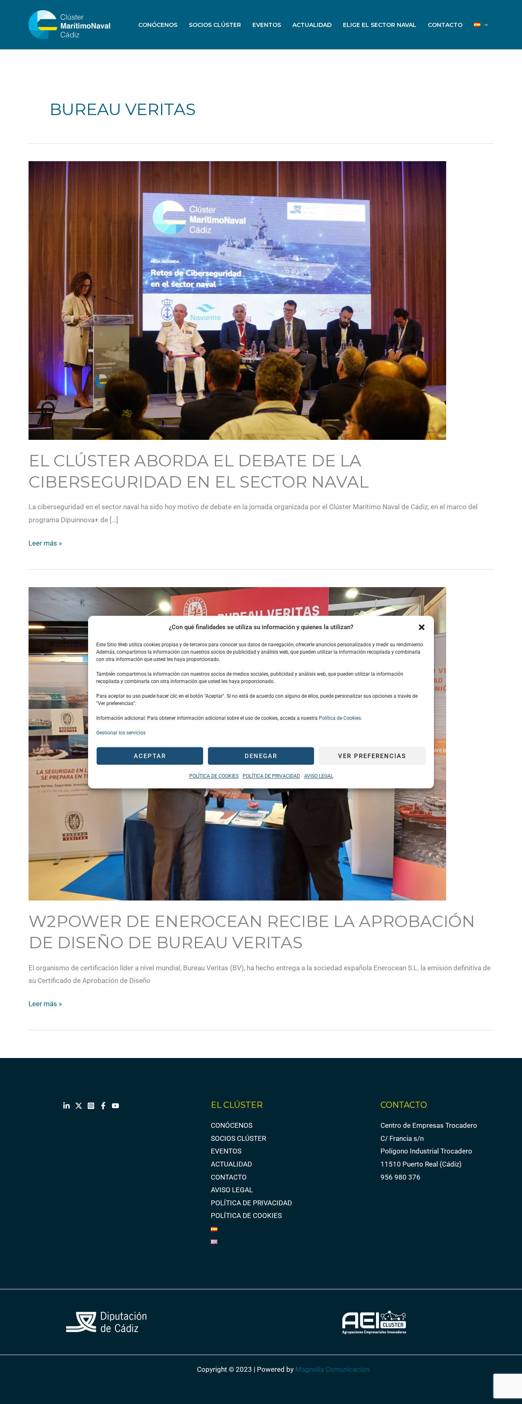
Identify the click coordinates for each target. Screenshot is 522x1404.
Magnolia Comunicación (332, 1369)
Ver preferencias (372, 756)
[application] (484, 25)
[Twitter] (78, 1105)
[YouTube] (115, 1105)
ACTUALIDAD (312, 25)
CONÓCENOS (157, 25)
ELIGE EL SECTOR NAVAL (379, 25)
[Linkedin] (66, 1105)
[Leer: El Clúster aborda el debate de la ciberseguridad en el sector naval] (237, 299)
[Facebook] (103, 1105)
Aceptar (150, 756)
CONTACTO (445, 25)
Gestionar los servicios (121, 733)
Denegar (261, 756)
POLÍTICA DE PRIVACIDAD (271, 776)
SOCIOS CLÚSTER (215, 25)
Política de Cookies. (340, 718)
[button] (422, 627)
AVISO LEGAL (318, 776)
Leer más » (45, 542)
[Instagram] (91, 1105)
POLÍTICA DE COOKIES (214, 776)
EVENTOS (266, 25)
